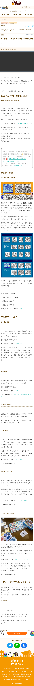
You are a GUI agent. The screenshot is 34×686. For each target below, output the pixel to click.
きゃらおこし (19, 343)
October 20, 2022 (17, 165)
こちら (22, 308)
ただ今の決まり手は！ (24, 123)
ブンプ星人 (18, 459)
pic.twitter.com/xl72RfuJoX (11, 161)
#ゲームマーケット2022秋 (17, 159)
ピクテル (18, 390)
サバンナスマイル (21, 500)
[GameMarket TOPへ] (17, 662)
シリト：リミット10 (21, 559)
